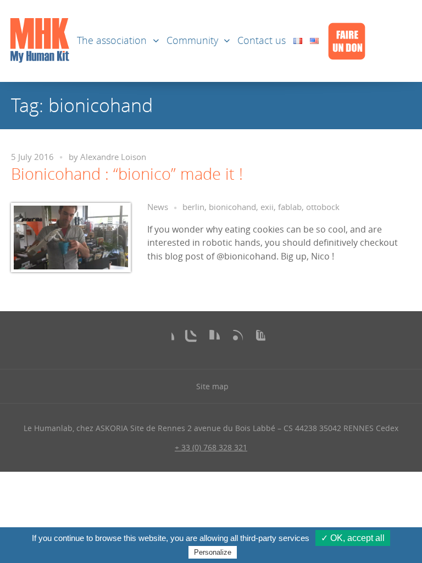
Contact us (261, 40)
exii (267, 207)
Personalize (212, 552)
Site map (212, 386)
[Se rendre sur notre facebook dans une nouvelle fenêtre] (165, 338)
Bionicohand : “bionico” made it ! (127, 174)
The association (112, 40)
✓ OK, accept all (353, 538)
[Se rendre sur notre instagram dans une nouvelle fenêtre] (188, 338)
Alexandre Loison (113, 157)
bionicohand (232, 207)
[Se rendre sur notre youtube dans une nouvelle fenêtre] (256, 338)
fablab (290, 207)
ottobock (323, 207)
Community (192, 40)
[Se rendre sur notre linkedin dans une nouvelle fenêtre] (211, 338)
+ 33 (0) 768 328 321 (211, 447)
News (157, 207)
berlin (193, 207)
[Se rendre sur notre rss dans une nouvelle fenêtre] (234, 338)
